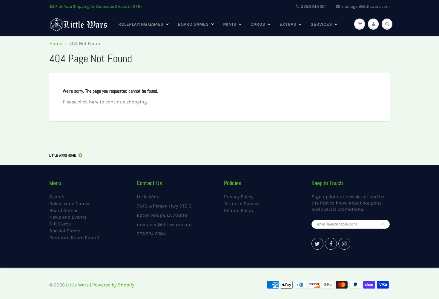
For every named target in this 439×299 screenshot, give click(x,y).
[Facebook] (331, 244)
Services (321, 24)
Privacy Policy (238, 196)
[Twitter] (317, 244)
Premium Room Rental (74, 237)
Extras (288, 24)
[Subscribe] (382, 224)
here (94, 102)
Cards (258, 24)
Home (55, 43)
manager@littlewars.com (366, 6)
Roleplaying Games (140, 24)
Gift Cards (60, 224)
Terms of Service (242, 203)
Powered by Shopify (113, 285)
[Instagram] (344, 244)
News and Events (67, 217)
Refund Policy (238, 210)
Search (57, 196)
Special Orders (64, 231)
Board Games (193, 24)
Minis (229, 24)
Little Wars (77, 285)
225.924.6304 (314, 6)
